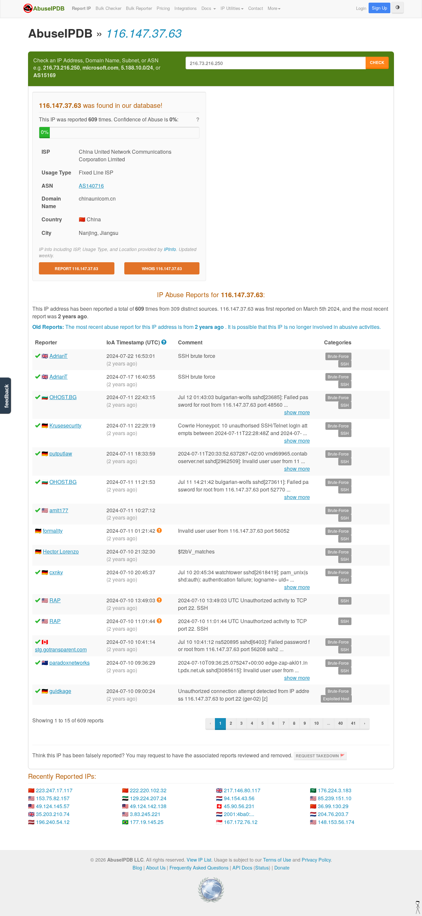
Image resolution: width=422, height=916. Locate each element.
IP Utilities (230, 8)
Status (262, 867)
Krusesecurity (65, 425)
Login (361, 8)
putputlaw (60, 453)
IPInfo (170, 249)
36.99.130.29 (333, 806)
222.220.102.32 (148, 790)
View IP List (199, 859)
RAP (55, 600)
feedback (6, 396)
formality (53, 530)
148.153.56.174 (336, 822)
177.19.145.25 (147, 822)
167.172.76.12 (240, 822)
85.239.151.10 (334, 798)
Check (377, 62)
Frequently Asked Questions (198, 867)
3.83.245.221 (145, 814)
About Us (156, 867)
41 (353, 723)
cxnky (56, 572)
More (272, 8)
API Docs (242, 867)
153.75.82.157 (53, 798)
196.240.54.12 (53, 822)
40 (340, 723)
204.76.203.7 (333, 814)
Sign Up (379, 8)
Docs (207, 8)
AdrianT (58, 356)
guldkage (60, 691)
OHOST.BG (62, 397)
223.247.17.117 (54, 790)
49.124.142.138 (148, 806)
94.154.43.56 (239, 798)
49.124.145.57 (53, 806)
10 (316, 723)
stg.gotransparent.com (61, 649)
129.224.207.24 (148, 798)
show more (297, 412)
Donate (281, 867)
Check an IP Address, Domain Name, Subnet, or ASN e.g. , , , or (96, 68)
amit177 (58, 510)
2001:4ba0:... (239, 814)
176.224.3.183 (334, 790)
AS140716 (91, 185)
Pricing (163, 8)
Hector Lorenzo (61, 551)
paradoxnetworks (69, 662)
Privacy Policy (316, 859)
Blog (137, 867)
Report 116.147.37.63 (76, 268)
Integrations (185, 8)
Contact (255, 8)
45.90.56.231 (239, 806)
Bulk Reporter (139, 8)
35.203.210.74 (53, 814)
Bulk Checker (108, 8)
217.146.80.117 (242, 790)
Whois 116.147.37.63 (162, 268)
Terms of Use (277, 859)
